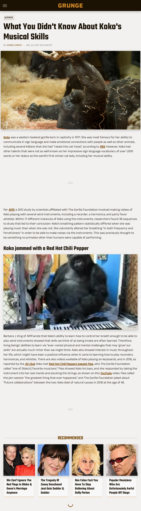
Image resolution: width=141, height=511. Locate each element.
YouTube (131, 327)
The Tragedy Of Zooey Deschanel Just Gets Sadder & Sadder (52, 486)
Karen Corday (14, 45)
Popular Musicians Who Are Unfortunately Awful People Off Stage (121, 486)
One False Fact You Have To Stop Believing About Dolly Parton (86, 486)
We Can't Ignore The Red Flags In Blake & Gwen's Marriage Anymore (19, 486)
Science (8, 17)
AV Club (30, 364)
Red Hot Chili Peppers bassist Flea (71, 364)
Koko (6, 137)
